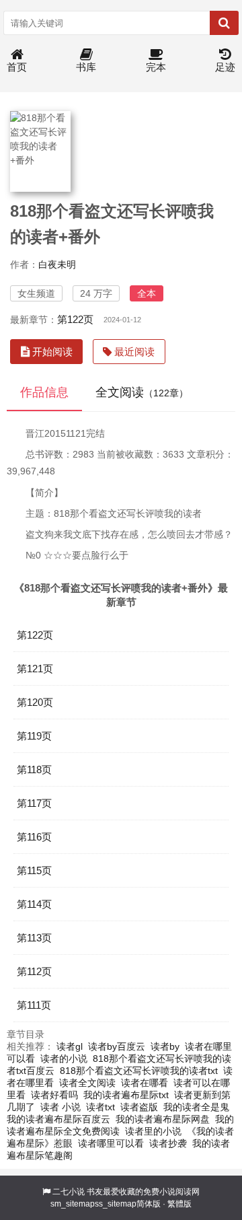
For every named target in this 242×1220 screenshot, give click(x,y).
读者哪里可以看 (111, 1143)
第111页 (34, 1005)
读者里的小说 (153, 1131)
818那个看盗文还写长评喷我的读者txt (139, 1070)
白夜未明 (57, 264)
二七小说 (68, 1191)
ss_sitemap (115, 1204)
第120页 (35, 702)
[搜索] (224, 23)
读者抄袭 (168, 1143)
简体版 (148, 1204)
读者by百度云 (116, 1046)
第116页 (34, 836)
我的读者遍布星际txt (126, 1094)
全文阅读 (141, 392)
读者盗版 (139, 1107)
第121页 (35, 668)
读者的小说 (63, 1058)
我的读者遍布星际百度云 (58, 1119)
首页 (17, 67)
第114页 (34, 904)
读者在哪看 (144, 1082)
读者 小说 (60, 1107)
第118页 (34, 769)
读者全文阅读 (87, 1082)
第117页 (34, 803)
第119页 (34, 736)
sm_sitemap (72, 1204)
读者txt (100, 1107)
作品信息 (44, 392)
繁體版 (179, 1204)
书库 (86, 67)
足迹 (225, 67)
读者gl (69, 1046)
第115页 (34, 870)
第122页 (75, 319)
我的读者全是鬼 (196, 1107)
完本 (156, 67)
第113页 (34, 937)
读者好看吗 (54, 1094)
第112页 (34, 971)
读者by (165, 1046)
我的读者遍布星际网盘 (163, 1119)
